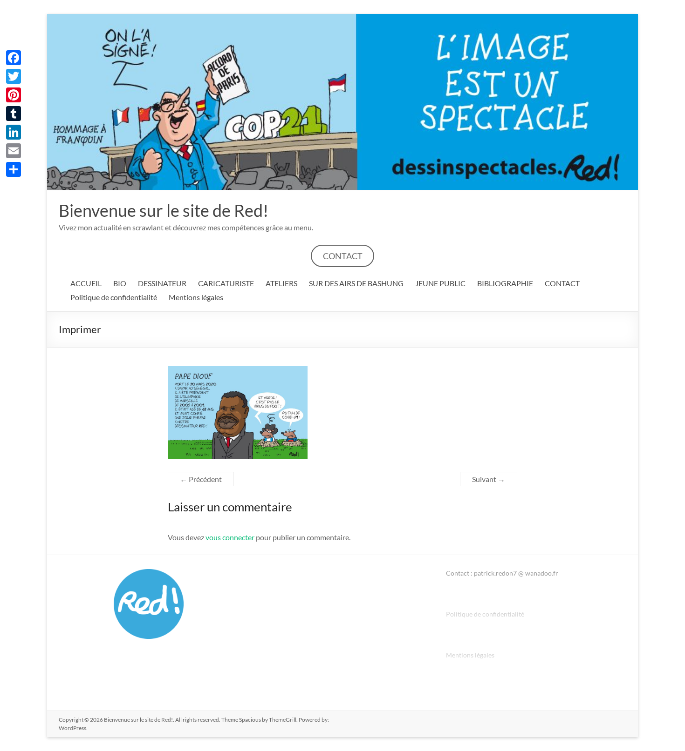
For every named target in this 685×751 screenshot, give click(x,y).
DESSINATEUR (162, 283)
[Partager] (13, 169)
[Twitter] (13, 76)
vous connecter (230, 537)
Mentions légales (196, 297)
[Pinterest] (13, 95)
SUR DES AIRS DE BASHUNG (356, 283)
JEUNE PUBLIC (440, 283)
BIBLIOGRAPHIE (505, 283)
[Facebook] (13, 57)
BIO (119, 283)
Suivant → (488, 479)
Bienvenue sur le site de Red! (163, 210)
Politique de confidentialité (113, 297)
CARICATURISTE (226, 283)
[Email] (13, 150)
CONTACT (343, 256)
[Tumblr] (13, 113)
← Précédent (201, 479)
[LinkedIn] (13, 132)
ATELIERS (281, 283)
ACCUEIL (86, 283)
